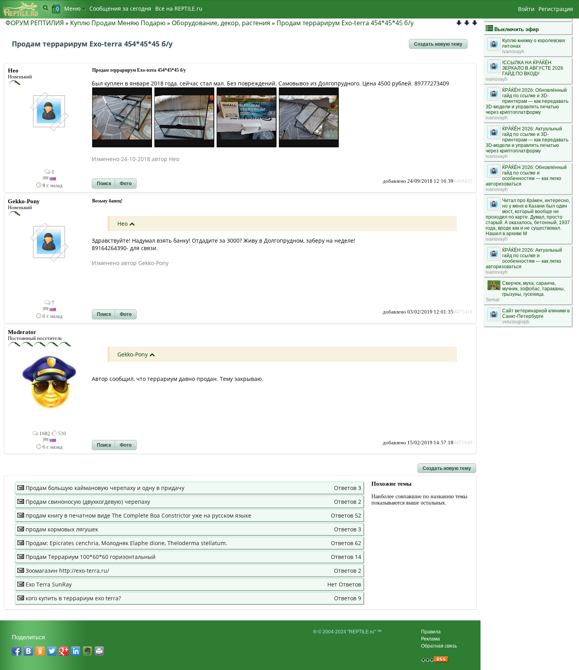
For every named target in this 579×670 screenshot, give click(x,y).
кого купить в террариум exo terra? (73, 598)
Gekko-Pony (132, 354)
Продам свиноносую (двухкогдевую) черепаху (88, 501)
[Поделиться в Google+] (64, 651)
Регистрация (555, 9)
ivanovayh (513, 51)
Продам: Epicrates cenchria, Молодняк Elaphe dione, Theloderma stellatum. (126, 543)
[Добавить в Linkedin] (75, 651)
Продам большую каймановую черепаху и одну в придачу (105, 488)
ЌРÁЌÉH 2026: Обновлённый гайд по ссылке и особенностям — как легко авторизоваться (526, 176)
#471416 (463, 312)
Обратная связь (439, 646)
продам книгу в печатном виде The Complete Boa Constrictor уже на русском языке (138, 515)
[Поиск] (45, 7)
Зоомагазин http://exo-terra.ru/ (67, 570)
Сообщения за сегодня (120, 8)
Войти (526, 9)
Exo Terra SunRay (49, 584)
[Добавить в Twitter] (52, 651)
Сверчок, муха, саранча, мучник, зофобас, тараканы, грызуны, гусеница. (533, 288)
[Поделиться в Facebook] (16, 651)
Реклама (430, 639)
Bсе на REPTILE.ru (178, 8)
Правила (431, 632)
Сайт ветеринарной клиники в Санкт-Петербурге (536, 313)
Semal (492, 300)
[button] (438, 44)
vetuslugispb (515, 322)
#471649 (463, 442)
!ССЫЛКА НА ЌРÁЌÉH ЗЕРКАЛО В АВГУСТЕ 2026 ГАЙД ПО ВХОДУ (532, 68)
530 (61, 433)
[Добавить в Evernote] (87, 651)
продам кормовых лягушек (62, 529)
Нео (122, 223)
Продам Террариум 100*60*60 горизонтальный (91, 556)
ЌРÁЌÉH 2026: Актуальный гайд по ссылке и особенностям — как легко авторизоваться (524, 258)
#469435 (463, 181)
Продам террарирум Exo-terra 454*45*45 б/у (345, 23)
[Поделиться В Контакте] (28, 651)
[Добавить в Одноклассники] (40, 651)
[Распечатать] (99, 651)
